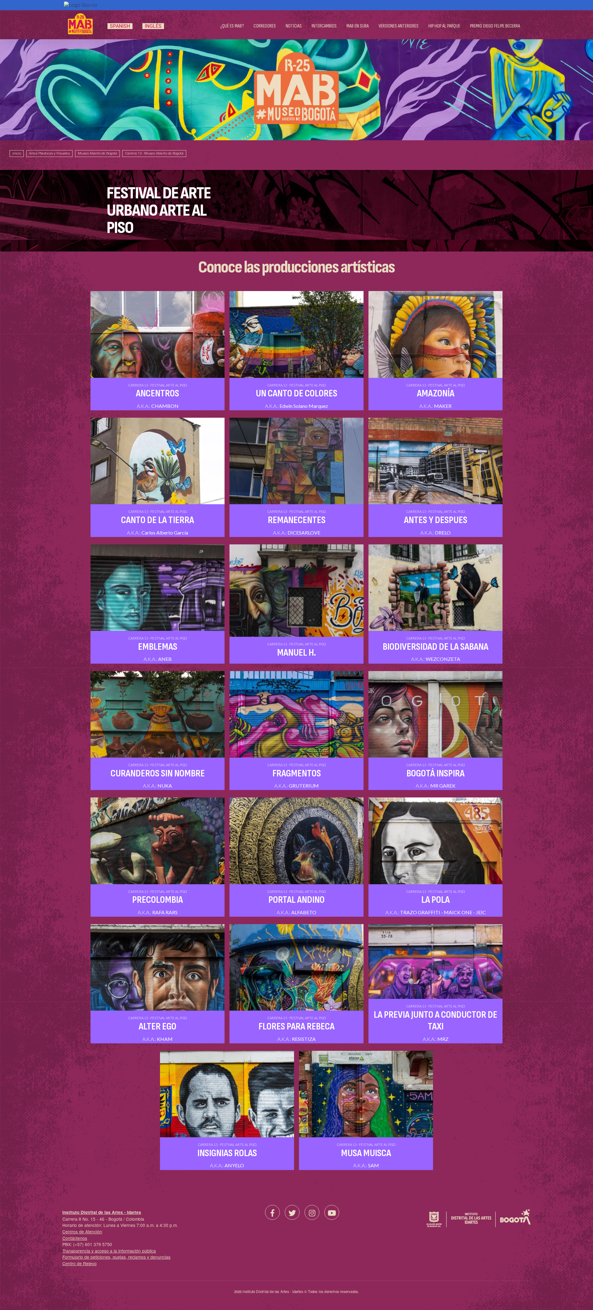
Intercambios (324, 26)
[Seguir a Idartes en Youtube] (331, 1212)
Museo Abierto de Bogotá (97, 153)
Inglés (153, 26)
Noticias (294, 26)
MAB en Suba (358, 26)
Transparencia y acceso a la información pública (109, 1251)
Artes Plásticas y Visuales (49, 153)
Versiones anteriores (398, 26)
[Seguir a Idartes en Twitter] (292, 1212)
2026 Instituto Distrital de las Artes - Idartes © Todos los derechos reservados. (296, 1291)
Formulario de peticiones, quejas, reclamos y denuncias (116, 1257)
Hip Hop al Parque (444, 26)
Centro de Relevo (79, 1263)
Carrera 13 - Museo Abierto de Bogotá (154, 153)
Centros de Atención (82, 1231)
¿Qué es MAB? (232, 26)
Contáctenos (74, 1238)
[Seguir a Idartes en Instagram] (312, 1212)
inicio (16, 153)
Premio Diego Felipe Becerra (495, 26)
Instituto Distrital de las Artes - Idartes (101, 1212)
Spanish (120, 26)
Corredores (265, 26)
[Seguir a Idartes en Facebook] (272, 1212)
